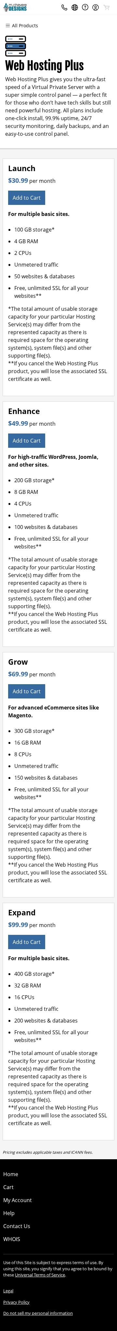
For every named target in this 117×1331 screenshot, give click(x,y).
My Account (17, 1200)
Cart (8, 1187)
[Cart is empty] (106, 7)
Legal (8, 1291)
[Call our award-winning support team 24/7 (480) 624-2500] (85, 7)
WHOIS (11, 1239)
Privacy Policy (16, 1302)
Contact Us (16, 1226)
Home (10, 1174)
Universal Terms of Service (40, 1275)
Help (9, 1213)
